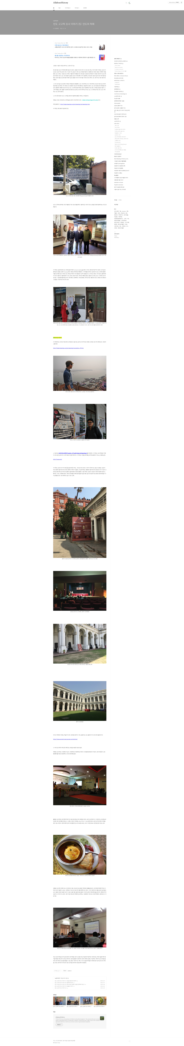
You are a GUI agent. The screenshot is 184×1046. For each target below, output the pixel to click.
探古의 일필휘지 (117, 156)
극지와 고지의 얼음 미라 (119, 131)
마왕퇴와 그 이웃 (118, 133)
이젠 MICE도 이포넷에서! (62, 45)
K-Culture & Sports (119, 69)
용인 (120, 226)
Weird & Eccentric (119, 67)
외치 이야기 (117, 127)
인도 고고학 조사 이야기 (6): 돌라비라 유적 (64, 982)
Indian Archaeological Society (90, 100)
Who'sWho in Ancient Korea (121, 75)
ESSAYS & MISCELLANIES (120, 61)
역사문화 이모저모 (118, 91)
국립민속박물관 (121, 228)
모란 (126, 213)
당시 (127, 226)
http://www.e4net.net (60, 43)
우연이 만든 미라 (118, 148)
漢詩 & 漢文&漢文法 (118, 73)
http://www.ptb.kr (59, 53)
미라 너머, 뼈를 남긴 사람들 (120, 150)
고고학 (125, 218)
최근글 (115, 200)
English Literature (118, 184)
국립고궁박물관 (121, 224)
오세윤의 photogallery (119, 163)
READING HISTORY (118, 78)
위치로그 (77, 8)
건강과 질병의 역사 (118, 105)
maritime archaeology (119, 94)
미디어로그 (67, 8)
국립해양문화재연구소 (118, 218)
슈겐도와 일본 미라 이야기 (120, 129)
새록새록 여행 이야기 (118, 180)
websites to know (118, 182)
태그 (60, 8)
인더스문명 (116, 211)
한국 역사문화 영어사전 (119, 187)
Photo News (117, 65)
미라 (128, 218)
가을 (120, 211)
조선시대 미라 (117, 142)
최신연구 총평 (117, 98)
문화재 (115, 224)
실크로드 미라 (117, 135)
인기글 (120, 200)
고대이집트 (116, 226)
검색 (126, 3)
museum (124, 211)
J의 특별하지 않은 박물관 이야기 (121, 177)
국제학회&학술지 (118, 154)
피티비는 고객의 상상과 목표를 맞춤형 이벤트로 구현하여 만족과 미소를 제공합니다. (75, 57)
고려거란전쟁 (123, 220)
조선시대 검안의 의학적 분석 (120, 114)
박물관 (115, 213)
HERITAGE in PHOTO (119, 80)
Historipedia (117, 103)
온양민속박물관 (117, 220)
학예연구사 (121, 215)
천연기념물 (126, 215)
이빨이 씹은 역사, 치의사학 (120, 189)
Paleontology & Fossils (120, 71)
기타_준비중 (117, 151)
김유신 (119, 213)
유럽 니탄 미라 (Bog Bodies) (121, 144)
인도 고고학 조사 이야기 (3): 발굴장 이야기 (64, 986)
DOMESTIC (117, 82)
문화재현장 (116, 89)
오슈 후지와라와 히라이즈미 (120, 136)
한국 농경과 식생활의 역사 (119, 108)
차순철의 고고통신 (118, 173)
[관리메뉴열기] (181, 2)
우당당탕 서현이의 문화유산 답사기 (121, 170)
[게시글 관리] (60, 971)
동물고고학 (116, 119)
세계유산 (123, 226)
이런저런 (116, 86)
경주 (127, 211)
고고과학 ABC (117, 96)
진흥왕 (115, 228)
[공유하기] (58, 971)
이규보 (126, 224)
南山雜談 (116, 175)
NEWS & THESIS (118, 63)
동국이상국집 (116, 222)
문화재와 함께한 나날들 (119, 101)
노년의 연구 (57, 978)
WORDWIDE (117, 84)
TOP (130, 1041)
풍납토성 (123, 213)
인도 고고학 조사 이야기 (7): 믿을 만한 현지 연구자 (65, 980)
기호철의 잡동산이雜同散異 (120, 161)
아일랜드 (116, 216)
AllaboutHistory (60, 3)
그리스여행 (127, 222)
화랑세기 (116, 215)
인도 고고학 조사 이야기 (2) (60, 988)
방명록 (85, 8)
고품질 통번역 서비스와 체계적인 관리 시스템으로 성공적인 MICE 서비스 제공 (73, 47)
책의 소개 (117, 125)
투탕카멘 (120, 216)
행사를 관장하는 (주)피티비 (62, 55)
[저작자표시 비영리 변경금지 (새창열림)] (70, 970)
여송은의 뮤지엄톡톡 (118, 168)
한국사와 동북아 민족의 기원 (120, 116)
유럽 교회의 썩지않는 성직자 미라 (121, 138)
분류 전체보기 (117, 58)
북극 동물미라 (117, 146)
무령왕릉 (122, 222)
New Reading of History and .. (121, 158)
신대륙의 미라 (117, 140)
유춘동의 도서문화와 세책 (119, 166)
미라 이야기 (116, 123)
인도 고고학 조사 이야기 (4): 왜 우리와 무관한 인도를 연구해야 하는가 (69, 984)
